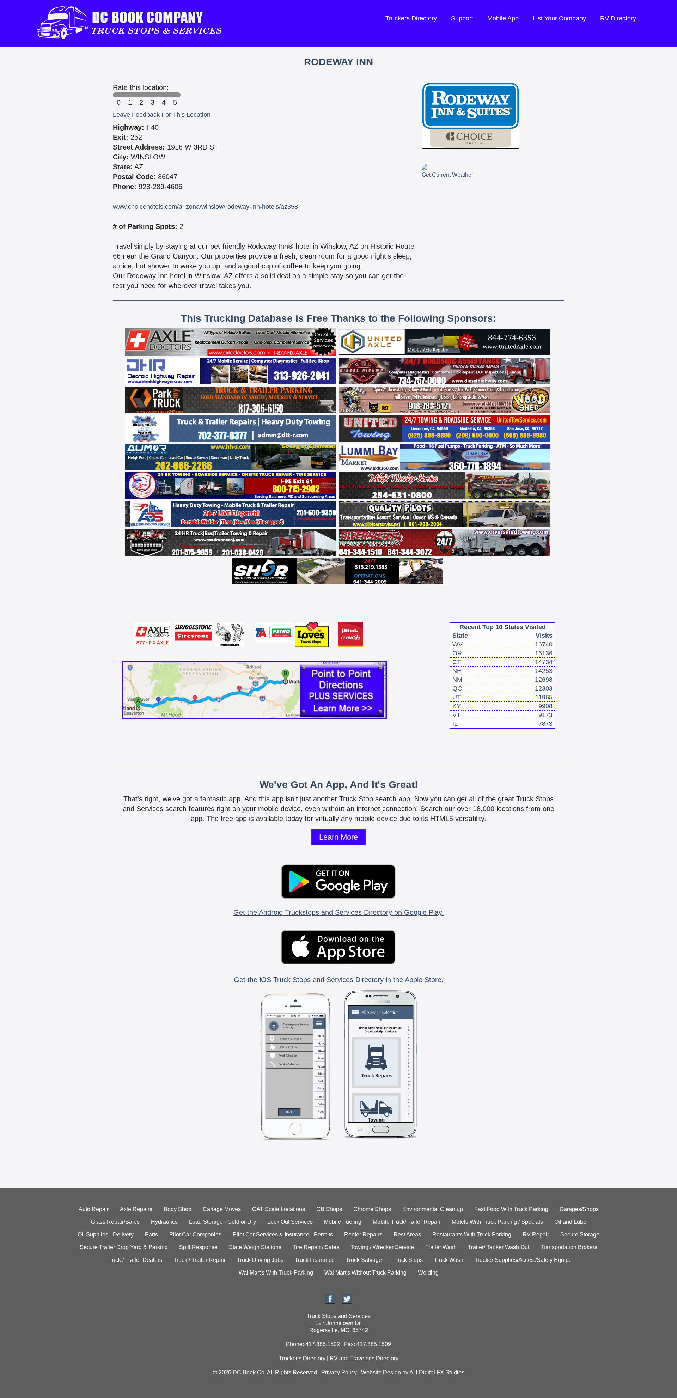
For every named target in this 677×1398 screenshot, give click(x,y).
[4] (163, 94)
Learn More (338, 837)
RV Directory (618, 18)
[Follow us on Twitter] (347, 1302)
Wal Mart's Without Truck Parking (365, 1273)
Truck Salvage (364, 1260)
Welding (428, 1273)
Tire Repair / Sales (316, 1247)
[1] (129, 94)
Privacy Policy (339, 1372)
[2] (141, 94)
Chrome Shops (372, 1209)
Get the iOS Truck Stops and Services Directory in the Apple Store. (339, 980)
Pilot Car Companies (195, 1235)
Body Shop (177, 1209)
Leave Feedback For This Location (162, 114)
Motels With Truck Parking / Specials (497, 1222)
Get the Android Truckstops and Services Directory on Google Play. (338, 912)
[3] (152, 94)
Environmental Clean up (432, 1209)
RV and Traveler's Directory (364, 1358)
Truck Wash (448, 1260)
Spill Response (198, 1247)
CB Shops (329, 1209)
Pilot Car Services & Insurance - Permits (283, 1235)
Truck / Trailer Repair (199, 1260)
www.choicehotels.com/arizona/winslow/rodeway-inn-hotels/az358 (205, 206)
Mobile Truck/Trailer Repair (406, 1222)
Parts (151, 1235)
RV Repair (536, 1235)
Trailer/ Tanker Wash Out (498, 1247)
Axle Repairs (136, 1209)
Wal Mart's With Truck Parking (276, 1273)
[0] (118, 94)
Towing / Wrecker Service (382, 1247)
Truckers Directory (411, 18)
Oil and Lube (570, 1222)
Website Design (381, 1372)
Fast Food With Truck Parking (511, 1209)
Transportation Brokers (569, 1247)
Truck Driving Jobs (260, 1260)
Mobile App (503, 18)
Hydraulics (164, 1222)
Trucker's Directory (302, 1358)
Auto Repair (94, 1209)
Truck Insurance (315, 1260)
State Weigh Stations (255, 1247)
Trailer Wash (441, 1247)
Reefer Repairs (363, 1235)
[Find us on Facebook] (330, 1302)
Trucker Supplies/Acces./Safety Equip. (522, 1260)
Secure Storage (579, 1235)
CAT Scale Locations (278, 1209)
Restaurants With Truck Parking (471, 1235)
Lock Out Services (290, 1222)
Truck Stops (408, 1260)
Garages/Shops (579, 1209)
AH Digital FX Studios (436, 1372)
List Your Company (559, 18)
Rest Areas (407, 1235)
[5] (175, 94)
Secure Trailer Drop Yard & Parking (124, 1247)
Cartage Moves (222, 1209)
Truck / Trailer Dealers (134, 1260)
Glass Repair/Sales (115, 1222)
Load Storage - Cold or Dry (222, 1222)
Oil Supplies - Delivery (106, 1235)
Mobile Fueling (342, 1222)
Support (462, 18)
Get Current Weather (447, 175)
